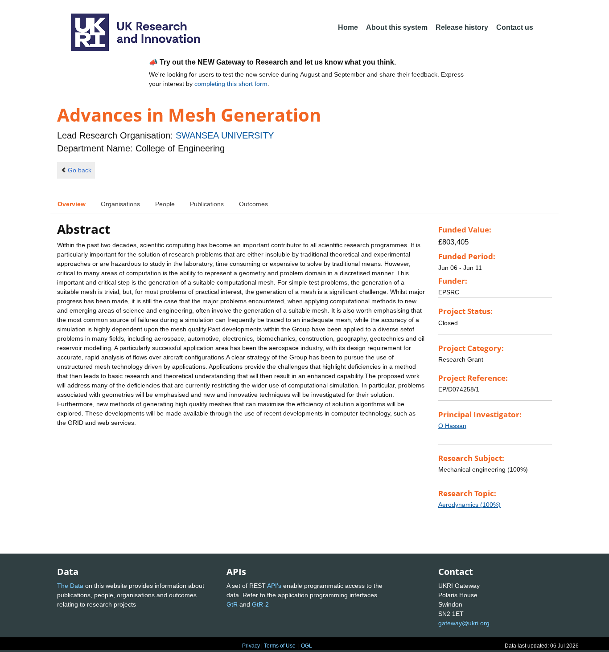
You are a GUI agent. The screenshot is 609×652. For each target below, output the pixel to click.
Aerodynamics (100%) (469, 504)
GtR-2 (260, 604)
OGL (306, 646)
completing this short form (230, 83)
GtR (232, 604)
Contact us (514, 27)
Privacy (251, 646)
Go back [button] (79, 170)
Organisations (120, 204)
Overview (72, 204)
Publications (207, 204)
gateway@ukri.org (464, 623)
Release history (462, 27)
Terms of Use (280, 646)
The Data (70, 585)
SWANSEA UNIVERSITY (225, 135)
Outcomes (253, 204)
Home (348, 27)
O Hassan (452, 425)
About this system (397, 27)
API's (274, 585)
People (165, 204)
